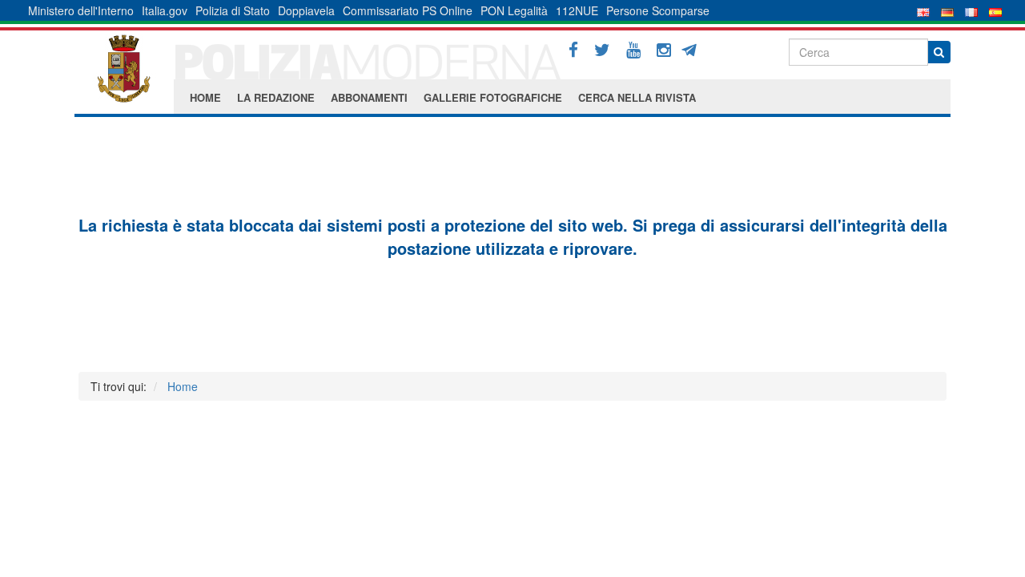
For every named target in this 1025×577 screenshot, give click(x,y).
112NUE (577, 10)
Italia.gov (164, 10)
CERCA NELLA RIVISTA (637, 97)
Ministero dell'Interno (81, 10)
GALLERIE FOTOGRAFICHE (493, 97)
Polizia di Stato (232, 10)
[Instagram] (663, 50)
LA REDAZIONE (276, 97)
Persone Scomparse (657, 10)
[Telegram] (695, 48)
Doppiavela (306, 10)
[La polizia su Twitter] (602, 50)
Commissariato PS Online (407, 10)
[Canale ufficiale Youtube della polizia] (633, 50)
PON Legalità (514, 10)
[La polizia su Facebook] (573, 50)
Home (182, 386)
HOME (205, 97)
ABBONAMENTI (369, 97)
